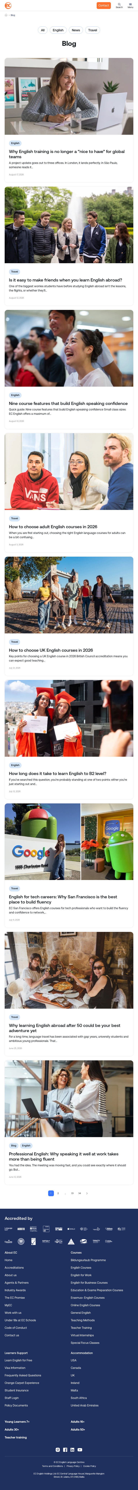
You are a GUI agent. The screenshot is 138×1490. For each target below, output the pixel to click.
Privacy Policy (73, 1466)
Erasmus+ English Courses (88, 1297)
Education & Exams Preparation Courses (97, 1290)
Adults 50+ (78, 1429)
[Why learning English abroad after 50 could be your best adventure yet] (69, 970)
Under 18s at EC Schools (20, 1320)
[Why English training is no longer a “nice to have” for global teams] (69, 96)
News (76, 30)
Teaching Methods (83, 1320)
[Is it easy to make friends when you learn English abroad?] (69, 225)
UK (73, 1375)
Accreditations (14, 1267)
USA (74, 1360)
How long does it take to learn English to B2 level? (57, 773)
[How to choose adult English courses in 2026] (69, 471)
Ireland (75, 1383)
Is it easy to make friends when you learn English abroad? (65, 280)
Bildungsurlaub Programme (88, 1260)
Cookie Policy (89, 1466)
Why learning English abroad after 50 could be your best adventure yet (64, 1028)
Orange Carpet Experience (22, 1383)
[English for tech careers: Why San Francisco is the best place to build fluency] (69, 841)
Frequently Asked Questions (23, 1375)
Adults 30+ (12, 1429)
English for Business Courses (89, 1282)
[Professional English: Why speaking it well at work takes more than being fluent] (69, 1098)
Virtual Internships (82, 1335)
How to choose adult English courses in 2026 (53, 526)
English (58, 30)
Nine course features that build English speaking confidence (68, 403)
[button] (119, 5)
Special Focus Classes (85, 1343)
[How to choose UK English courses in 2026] (69, 595)
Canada (76, 1368)
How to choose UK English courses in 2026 (51, 650)
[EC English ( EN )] (8, 5)
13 (72, 1193)
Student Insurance (17, 1390)
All (43, 30)
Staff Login (12, 1398)
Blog (13, 1145)
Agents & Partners (17, 1282)
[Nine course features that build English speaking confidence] (69, 348)
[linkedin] (72, 1450)
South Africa (79, 1398)
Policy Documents (16, 1405)
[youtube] (79, 1450)
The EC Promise (15, 1297)
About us (11, 1275)
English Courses (81, 1267)
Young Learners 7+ (17, 1421)
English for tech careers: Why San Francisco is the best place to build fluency (63, 899)
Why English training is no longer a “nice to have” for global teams (67, 154)
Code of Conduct (16, 1327)
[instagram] (58, 1450)
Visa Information (15, 1368)
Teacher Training (81, 1327)
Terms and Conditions (52, 1466)
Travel (92, 30)
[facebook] (65, 1450)
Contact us (12, 1335)
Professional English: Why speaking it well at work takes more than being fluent (63, 1156)
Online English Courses (85, 1305)
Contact (103, 5)
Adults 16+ (77, 1421)
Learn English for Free (18, 1360)
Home (6, 15)
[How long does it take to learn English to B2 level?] (69, 718)
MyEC (8, 1305)
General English (81, 1312)
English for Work (81, 1275)
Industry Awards (15, 1290)
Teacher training (16, 1437)
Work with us (13, 1312)
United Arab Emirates (84, 1405)
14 (80, 1193)
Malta (74, 1390)
